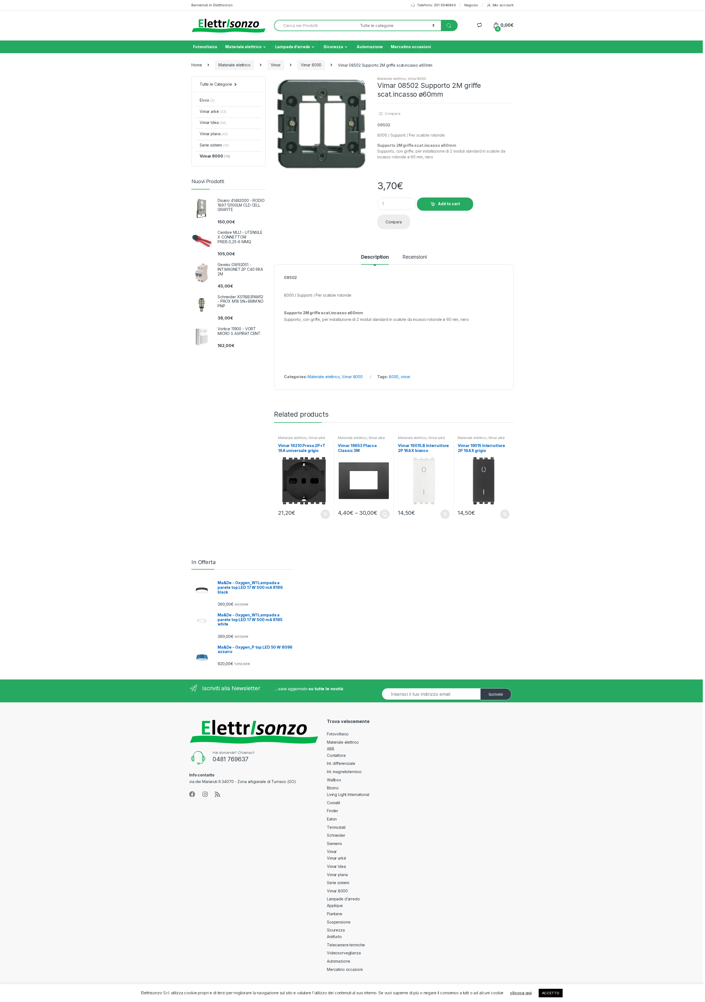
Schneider (336, 835)
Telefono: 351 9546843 (436, 5)
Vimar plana (214, 133)
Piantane (334, 913)
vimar (405, 376)
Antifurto (334, 936)
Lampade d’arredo (292, 46)
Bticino (333, 788)
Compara (392, 113)
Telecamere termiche (346, 945)
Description (375, 257)
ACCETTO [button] (550, 993)
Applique (335, 905)
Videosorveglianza (344, 952)
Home (196, 65)
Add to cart (449, 203)
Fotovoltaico (205, 46)
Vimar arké (316, 438)
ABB (330, 748)
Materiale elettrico (243, 46)
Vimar (276, 65)
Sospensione (338, 922)
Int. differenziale (341, 763)
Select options (385, 514)
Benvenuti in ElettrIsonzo (212, 5)
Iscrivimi (496, 694)
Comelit (333, 802)
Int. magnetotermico (344, 771)
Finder (332, 810)
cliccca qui (521, 992)
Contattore (336, 755)
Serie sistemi (214, 145)
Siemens (334, 843)
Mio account (503, 5)
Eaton (332, 819)
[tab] (375, 259)
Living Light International (348, 794)
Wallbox (334, 780)
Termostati (336, 827)
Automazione (370, 46)
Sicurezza (333, 46)
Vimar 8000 (311, 65)
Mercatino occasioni (411, 46)
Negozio (471, 5)
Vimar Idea (213, 122)
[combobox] (314, 25)
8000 (393, 376)
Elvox (207, 100)
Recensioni (414, 257)
